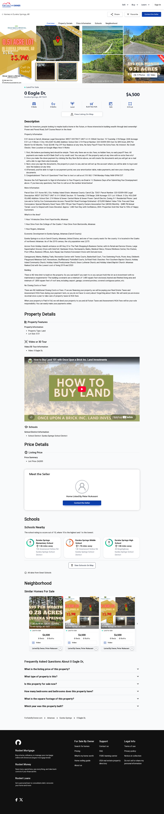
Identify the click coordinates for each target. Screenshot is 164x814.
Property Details (65, 23)
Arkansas (51, 718)
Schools (98, 23)
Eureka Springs (66, 718)
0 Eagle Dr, (76, 625)
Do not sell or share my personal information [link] (134, 762)
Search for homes (81, 746)
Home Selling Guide (82, 760)
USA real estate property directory (110, 762)
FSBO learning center (108, 756)
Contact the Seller (151, 14)
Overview (51, 23)
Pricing (77, 751)
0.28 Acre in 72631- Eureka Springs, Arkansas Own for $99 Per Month (45, 625)
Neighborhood (111, 23)
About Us (78, 765)
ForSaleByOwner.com (33, 718)
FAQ (101, 751)
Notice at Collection (132, 756)
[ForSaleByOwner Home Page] (11, 4)
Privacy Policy (130, 751)
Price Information (83, 23)
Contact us (104, 746)
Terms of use (130, 746)
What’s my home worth (84, 756)
